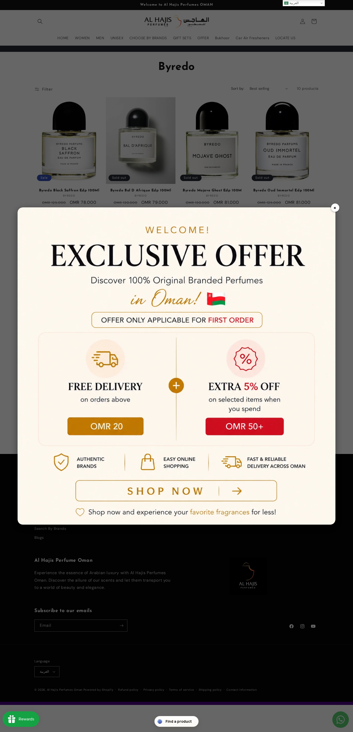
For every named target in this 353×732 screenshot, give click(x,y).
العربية (293, 3)
